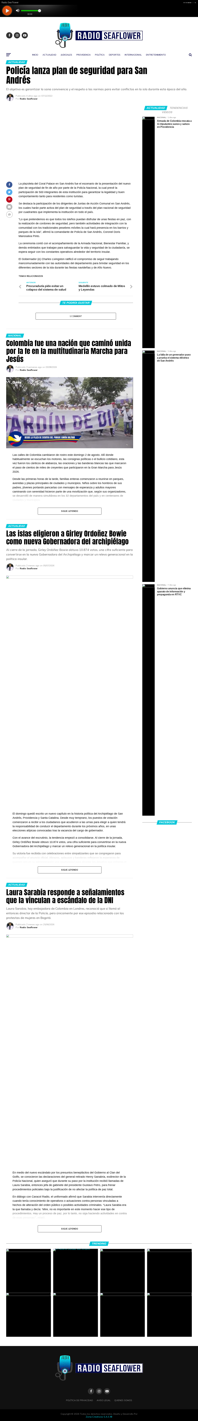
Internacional (133, 54)
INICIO (35, 54)
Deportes (114, 54)
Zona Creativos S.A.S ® (99, 1416)
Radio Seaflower (29, 98)
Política (100, 54)
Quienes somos (123, 1400)
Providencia (83, 54)
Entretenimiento (156, 54)
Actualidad (49, 54)
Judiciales (66, 54)
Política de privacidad (79, 1400)
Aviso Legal (104, 1400)
